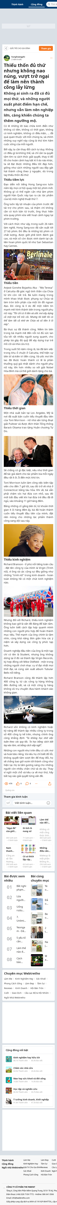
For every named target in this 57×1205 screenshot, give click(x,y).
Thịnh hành (17, 4)
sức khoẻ (41, 978)
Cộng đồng (36, 4)
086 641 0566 (48, 1194)
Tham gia (46, 48)
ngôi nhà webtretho (14, 997)
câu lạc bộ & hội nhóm (37, 992)
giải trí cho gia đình (32, 1167)
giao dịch (17, 992)
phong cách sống (13, 983)
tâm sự (41, 983)
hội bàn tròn (36, 988)
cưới (6, 992)
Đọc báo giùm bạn (32, 48)
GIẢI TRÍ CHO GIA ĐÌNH (20, 48)
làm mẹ (8, 978)
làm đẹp (29, 983)
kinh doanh (21, 988)
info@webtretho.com (21, 1198)
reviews (8, 988)
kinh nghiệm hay (24, 978)
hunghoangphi (18, 57)
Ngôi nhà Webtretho (12, 1167)
